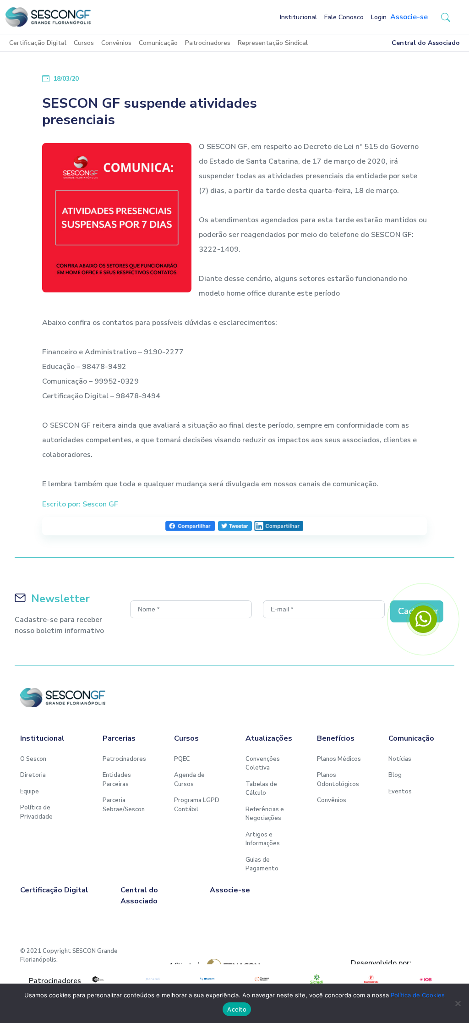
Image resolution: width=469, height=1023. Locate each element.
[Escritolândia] (371, 979)
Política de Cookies (418, 995)
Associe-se (409, 17)
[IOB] (426, 979)
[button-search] (445, 17)
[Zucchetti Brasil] (207, 979)
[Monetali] (152, 979)
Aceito (236, 1009)
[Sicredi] (316, 979)
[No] (457, 1003)
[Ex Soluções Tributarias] (98, 979)
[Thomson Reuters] (262, 979)
